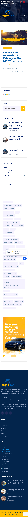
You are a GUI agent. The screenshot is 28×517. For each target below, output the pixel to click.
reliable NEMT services (9, 269)
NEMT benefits (11, 246)
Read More (8, 76)
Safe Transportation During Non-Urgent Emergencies (12, 281)
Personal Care (7, 172)
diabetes (12, 208)
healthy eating (15, 222)
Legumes (14, 225)
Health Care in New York (9, 215)
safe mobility (6, 276)
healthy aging (7, 222)
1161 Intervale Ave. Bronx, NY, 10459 (9, 3)
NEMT (5, 246)
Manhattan (6, 229)
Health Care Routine (8, 218)
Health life (17, 218)
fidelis (17, 212)
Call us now (5, 460)
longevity (20, 225)
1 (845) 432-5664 (6, 451)
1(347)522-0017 (5, 471)
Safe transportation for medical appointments (11, 286)
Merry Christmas (18, 242)
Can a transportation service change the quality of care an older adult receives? (15, 482)
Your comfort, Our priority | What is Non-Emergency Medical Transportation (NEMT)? (16, 139)
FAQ (3, 433)
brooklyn (6, 208)
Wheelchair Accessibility (9, 308)
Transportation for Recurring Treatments (13, 297)
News (3, 431)
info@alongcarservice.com (8, 1)
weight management (8, 301)
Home (3, 422)
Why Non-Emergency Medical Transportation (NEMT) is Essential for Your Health (17, 150)
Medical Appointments (8, 232)
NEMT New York (20, 246)
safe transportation (16, 276)
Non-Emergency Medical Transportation (14, 170)
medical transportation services (11, 239)
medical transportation (9, 235)
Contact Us (4, 436)
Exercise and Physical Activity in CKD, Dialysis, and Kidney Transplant (17, 490)
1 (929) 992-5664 (6, 449)
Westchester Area (19, 301)
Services (4, 428)
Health (5, 167)
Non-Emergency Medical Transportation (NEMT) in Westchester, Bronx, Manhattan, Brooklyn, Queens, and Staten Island (17, 125)
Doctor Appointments (8, 212)
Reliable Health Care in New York (11, 266)
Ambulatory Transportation (10, 205)
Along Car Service (8, 201)
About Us (4, 425)
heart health (6, 225)
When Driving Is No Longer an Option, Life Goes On (15, 497)
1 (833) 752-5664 (6, 445)
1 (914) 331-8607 (6, 447)
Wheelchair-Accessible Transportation (12, 304)
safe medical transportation (10, 273)
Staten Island (6, 291)
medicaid (13, 229)
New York (6, 249)
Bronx (19, 205)
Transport (7, 48)
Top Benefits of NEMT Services (10, 294)
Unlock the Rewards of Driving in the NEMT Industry (12, 57)
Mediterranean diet (8, 242)
